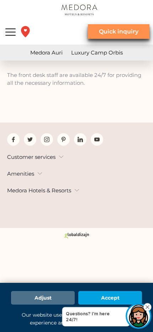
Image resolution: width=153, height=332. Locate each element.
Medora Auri (46, 52)
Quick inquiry (118, 31)
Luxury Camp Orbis (97, 52)
